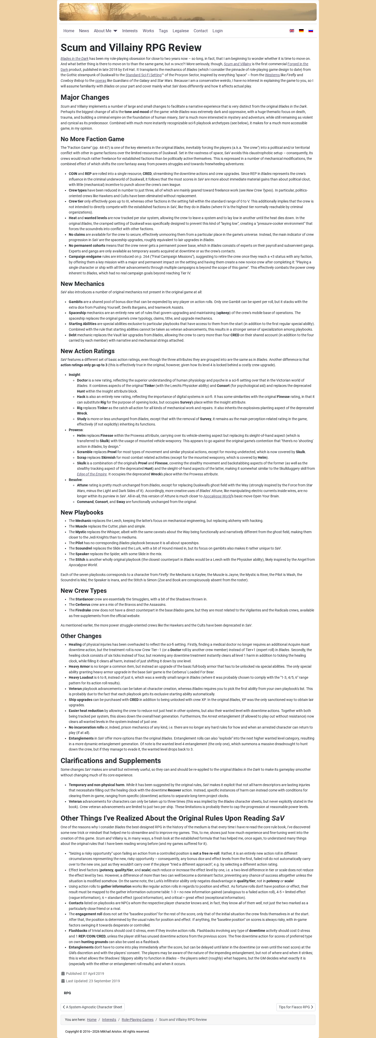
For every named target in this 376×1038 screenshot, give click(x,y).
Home (68, 30)
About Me (102, 30)
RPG (67, 993)
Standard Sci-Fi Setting (144, 75)
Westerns (272, 75)
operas (100, 81)
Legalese (181, 30)
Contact (201, 30)
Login (218, 30)
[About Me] (114, 31)
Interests (130, 30)
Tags (163, 30)
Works (148, 30)
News (84, 30)
